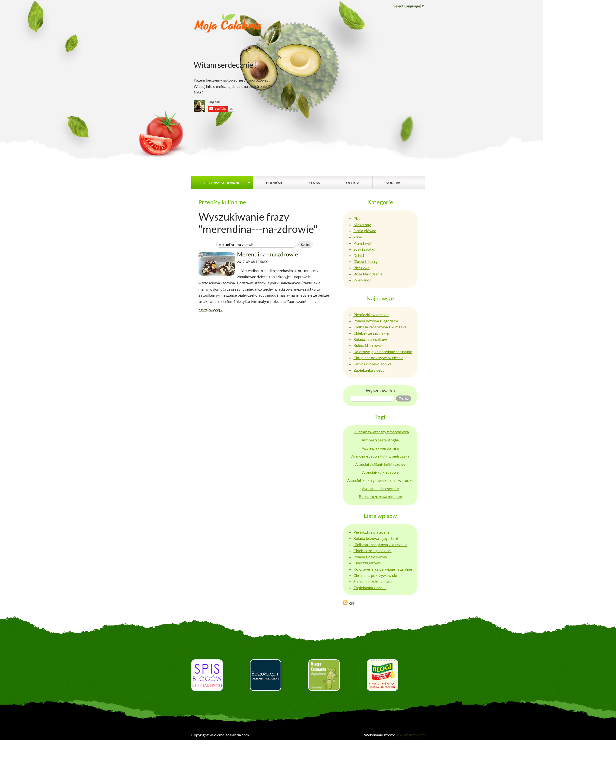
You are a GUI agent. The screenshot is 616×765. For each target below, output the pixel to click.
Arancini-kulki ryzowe (380, 472)
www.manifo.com (410, 735)
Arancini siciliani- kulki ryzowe (380, 464)
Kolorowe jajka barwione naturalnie (382, 351)
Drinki (358, 255)
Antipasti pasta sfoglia (380, 440)
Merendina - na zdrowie (267, 254)
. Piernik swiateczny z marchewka (381, 431)
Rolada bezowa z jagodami (375, 321)
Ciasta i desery (365, 261)
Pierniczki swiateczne (371, 314)
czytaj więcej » (211, 309)
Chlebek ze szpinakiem (372, 333)
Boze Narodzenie (367, 274)
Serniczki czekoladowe (372, 364)
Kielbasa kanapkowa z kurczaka (380, 327)
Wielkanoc (362, 280)
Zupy (357, 237)
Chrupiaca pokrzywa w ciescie (378, 357)
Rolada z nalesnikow (370, 339)
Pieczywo (361, 267)
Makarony (362, 224)
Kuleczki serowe (367, 345)
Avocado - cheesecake (380, 488)
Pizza (358, 218)
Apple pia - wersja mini (380, 448)
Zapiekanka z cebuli (369, 370)
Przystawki (362, 243)
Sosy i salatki (364, 249)
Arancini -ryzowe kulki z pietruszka (380, 456)
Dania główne (364, 230)
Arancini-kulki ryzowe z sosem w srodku (380, 480)
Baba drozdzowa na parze (380, 496)
